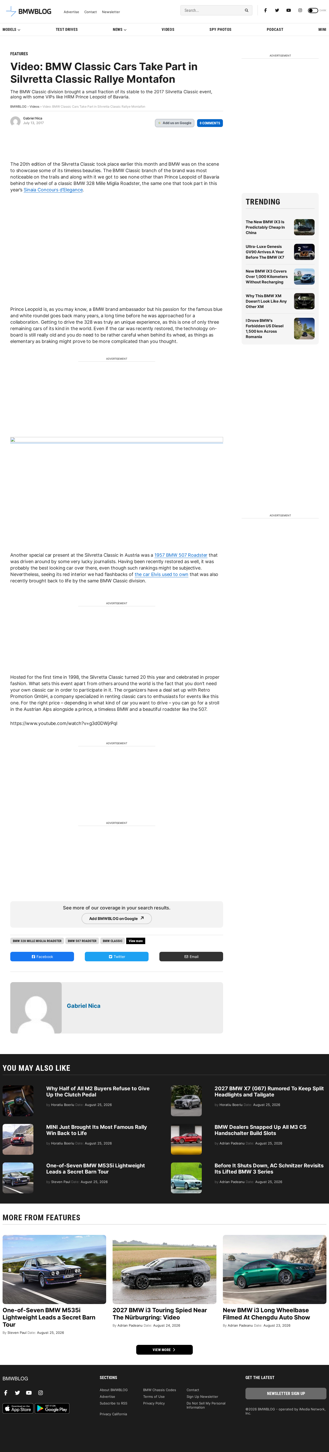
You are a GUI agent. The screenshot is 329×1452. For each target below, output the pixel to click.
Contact (90, 12)
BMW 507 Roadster (82, 941)
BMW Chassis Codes (159, 1390)
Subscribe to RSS (113, 1403)
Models (9, 29)
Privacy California (113, 1414)
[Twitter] (277, 10)
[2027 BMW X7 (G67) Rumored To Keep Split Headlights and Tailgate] (186, 1088)
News (118, 29)
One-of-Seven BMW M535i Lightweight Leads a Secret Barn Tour (95, 1168)
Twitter (119, 956)
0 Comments (210, 123)
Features (19, 53)
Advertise (71, 12)
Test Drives (67, 29)
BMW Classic (112, 941)
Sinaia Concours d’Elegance (53, 189)
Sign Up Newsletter (202, 1396)
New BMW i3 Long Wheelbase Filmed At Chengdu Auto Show (266, 1314)
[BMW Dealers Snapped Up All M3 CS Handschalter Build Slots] (186, 1126)
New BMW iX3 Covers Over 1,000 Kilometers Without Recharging (267, 276)
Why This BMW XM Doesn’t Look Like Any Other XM (266, 301)
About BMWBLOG (114, 1390)
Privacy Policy (154, 1403)
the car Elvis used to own (162, 574)
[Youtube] (288, 10)
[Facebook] (265, 10)
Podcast (275, 29)
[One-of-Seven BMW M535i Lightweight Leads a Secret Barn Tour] (18, 1165)
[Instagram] (300, 10)
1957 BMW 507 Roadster (180, 555)
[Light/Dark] (313, 10)
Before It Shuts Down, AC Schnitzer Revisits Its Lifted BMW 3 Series (269, 1168)
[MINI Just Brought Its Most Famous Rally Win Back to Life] (18, 1126)
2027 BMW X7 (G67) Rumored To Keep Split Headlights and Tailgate (269, 1091)
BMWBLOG (18, 106)
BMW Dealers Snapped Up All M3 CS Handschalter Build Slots (260, 1130)
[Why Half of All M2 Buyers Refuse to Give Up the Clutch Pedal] (18, 1088)
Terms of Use (154, 1396)
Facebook (44, 956)
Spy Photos (220, 29)
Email (193, 956)
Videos (168, 29)
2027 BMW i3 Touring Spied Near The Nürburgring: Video (160, 1314)
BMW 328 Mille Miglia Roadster (37, 941)
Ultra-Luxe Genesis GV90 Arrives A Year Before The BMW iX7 (265, 252)
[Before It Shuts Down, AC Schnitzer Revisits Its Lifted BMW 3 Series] (186, 1165)
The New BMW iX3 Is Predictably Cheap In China (265, 227)
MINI (322, 29)
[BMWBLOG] (43, 1378)
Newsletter (111, 12)
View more (162, 1350)
